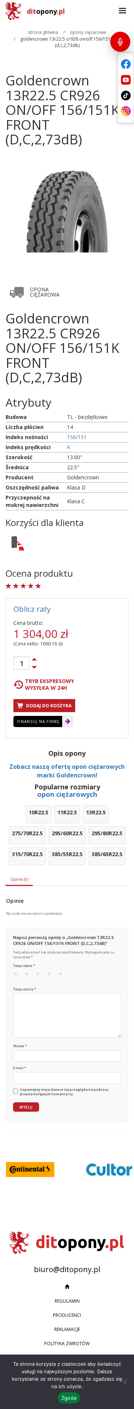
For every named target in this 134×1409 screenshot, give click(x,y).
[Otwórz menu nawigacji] (122, 11)
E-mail (19, 1067)
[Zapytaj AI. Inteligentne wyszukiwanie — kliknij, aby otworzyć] (120, 42)
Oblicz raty (32, 609)
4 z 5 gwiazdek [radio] (51, 975)
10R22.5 (38, 812)
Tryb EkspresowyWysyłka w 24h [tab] (49, 684)
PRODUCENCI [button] (67, 1315)
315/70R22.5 (27, 854)
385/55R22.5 (67, 854)
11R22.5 (67, 812)
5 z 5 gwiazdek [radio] (63, 975)
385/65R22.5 (107, 854)
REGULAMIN (67, 1301)
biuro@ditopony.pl (67, 1269)
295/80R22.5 (107, 833)
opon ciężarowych (67, 794)
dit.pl (46, 11)
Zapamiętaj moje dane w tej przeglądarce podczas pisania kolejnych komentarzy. (64, 1092)
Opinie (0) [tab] (19, 879)
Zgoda (68, 1398)
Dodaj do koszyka (48, 705)
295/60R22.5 (67, 833)
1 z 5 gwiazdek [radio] (18, 975)
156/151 (77, 437)
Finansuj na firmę (38, 721)
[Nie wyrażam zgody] (124, 1381)
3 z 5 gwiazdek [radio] (40, 975)
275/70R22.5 (27, 833)
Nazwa (20, 1045)
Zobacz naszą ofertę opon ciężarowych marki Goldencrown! (67, 771)
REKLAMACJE (67, 1329)
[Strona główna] (67, 1287)
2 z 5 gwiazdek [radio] (29, 975)
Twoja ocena (24, 965)
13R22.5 (96, 812)
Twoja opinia (24, 989)
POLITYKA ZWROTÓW (67, 1343)
